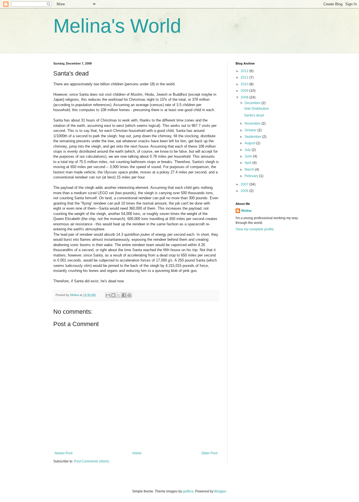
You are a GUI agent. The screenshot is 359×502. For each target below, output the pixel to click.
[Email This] (108, 295)
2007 (245, 184)
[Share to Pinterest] (129, 295)
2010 (245, 84)
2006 (245, 191)
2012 (245, 71)
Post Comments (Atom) (91, 461)
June (249, 156)
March (250, 169)
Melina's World (117, 26)
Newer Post (63, 453)
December (253, 103)
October (251, 130)
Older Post (209, 453)
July (248, 150)
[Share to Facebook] (124, 295)
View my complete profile (255, 229)
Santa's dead (254, 115)
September (253, 137)
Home (137, 453)
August (250, 143)
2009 (245, 91)
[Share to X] (118, 295)
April (248, 163)
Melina (246, 211)
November (253, 123)
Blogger (220, 491)
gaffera (188, 491)
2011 (245, 77)
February (252, 176)
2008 (245, 97)
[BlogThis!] (113, 295)
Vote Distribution (256, 109)
